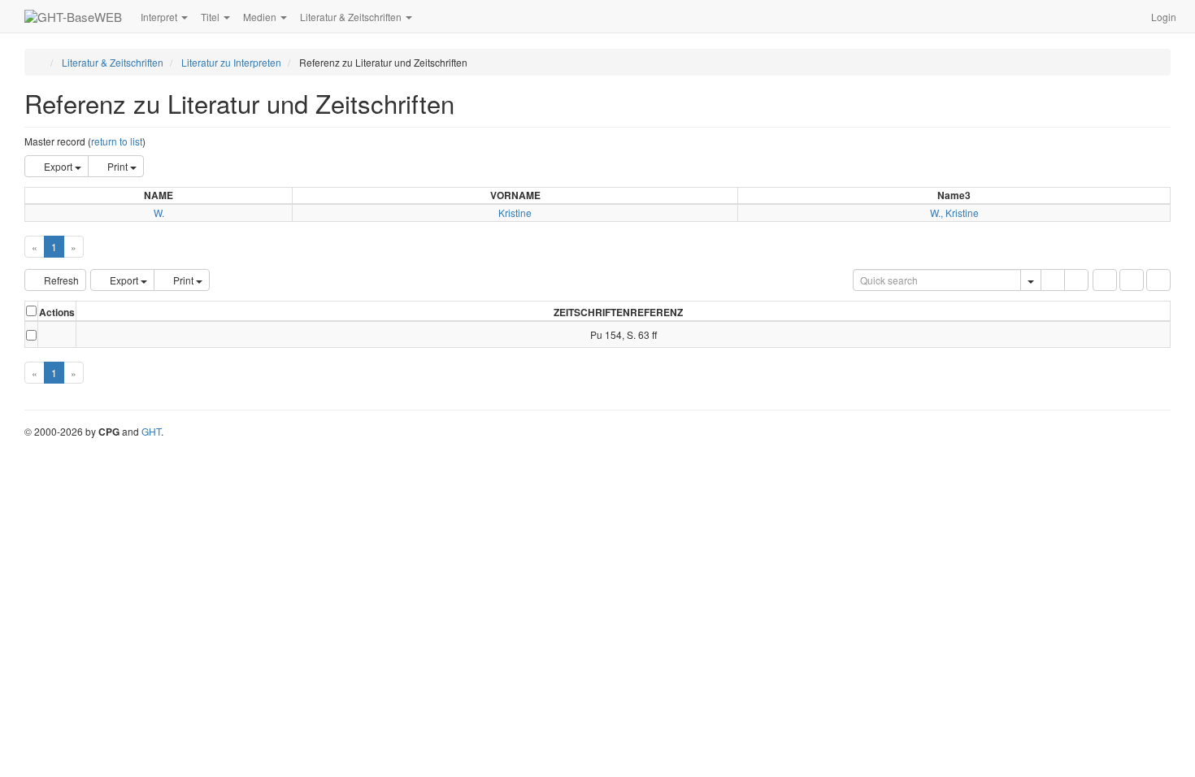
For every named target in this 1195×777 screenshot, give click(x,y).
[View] (57, 334)
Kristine (515, 212)
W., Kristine (954, 212)
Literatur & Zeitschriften (112, 62)
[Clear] (1076, 280)
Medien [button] (261, 17)
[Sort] (1131, 280)
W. (159, 212)
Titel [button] (211, 17)
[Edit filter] (1105, 280)
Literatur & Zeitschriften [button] (352, 17)
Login (1163, 17)
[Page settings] (1158, 280)
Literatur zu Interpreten (231, 62)
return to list (116, 141)
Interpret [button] (160, 17)
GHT (151, 431)
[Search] (1053, 280)
